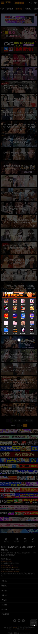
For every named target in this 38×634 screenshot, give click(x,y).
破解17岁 (32, 326)
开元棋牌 (23, 311)
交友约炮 (6, 304)
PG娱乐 (15, 318)
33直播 (6, 326)
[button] (31, 625)
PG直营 (31, 318)
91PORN (15, 333)
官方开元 (32, 311)
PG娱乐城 (6, 311)
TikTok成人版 (23, 333)
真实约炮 (15, 304)
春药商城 (23, 304)
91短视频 (32, 333)
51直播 (14, 326)
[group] (33, 622)
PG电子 (6, 318)
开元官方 (23, 318)
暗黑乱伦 (23, 326)
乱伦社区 (6, 333)
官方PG (15, 311)
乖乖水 (31, 304)
